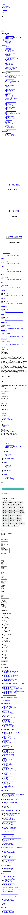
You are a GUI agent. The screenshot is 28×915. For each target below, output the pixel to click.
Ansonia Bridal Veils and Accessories (11, 896)
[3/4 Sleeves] (5, 600)
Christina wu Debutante (8, 839)
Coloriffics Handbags (8, 878)
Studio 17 (5, 782)
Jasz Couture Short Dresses (9, 821)
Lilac (6, 633)
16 (16, 507)
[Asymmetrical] (4, 581)
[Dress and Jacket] (4, 544)
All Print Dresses (7, 736)
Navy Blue (7, 630)
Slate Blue (7, 627)
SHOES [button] (2, 873)
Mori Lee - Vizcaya (7, 843)
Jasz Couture (6, 756)
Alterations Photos (7, 910)
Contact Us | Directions (8, 458)
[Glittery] (2, 561)
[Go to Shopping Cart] (1, 1)
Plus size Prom (6, 737)
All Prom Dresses (7, 733)
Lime (6, 621)
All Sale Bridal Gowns (8, 676)
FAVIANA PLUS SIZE (8, 752)
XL (10, 526)
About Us (5, 415)
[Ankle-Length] (4, 580)
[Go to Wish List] (2, 1)
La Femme (5, 761)
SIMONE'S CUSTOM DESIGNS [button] (9, 697)
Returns (5, 410)
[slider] (25, 489)
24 (16, 510)
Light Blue (7, 626)
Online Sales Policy (7, 417)
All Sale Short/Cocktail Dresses (10, 675)
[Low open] (4, 558)
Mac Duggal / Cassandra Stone (10, 770)
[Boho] (4, 543)
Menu (2, 30)
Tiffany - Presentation (8, 786)
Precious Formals (7, 773)
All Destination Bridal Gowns (10, 726)
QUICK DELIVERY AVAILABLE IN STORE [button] (12, 683)
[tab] (15, 441)
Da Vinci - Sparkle (7, 746)
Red (6, 644)
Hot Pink (7, 638)
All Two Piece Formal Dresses (10, 738)
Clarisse (5, 743)
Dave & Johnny (7, 747)
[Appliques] (4, 567)
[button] (6, 33)
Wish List (5, 4)
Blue (6, 628)
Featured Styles (6, 253)
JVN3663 (3, 298)
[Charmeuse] (3, 573)
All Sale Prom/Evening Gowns (10, 672)
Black (6, 654)
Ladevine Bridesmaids (8, 911)
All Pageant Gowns (8, 868)
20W (19, 515)
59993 (2, 266)
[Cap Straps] (4, 605)
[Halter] (4, 587)
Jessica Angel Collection (9, 755)
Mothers (14, 237)
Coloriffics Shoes (7, 880)
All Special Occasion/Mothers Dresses (12, 850)
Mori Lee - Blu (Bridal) (8, 722)
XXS (6, 523)
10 (20, 505)
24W (12, 518)
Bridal (14, 184)
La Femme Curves (7, 764)
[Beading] (4, 568)
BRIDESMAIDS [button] (5, 790)
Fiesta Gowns (6, 841)
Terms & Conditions (8, 419)
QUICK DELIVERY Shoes (9, 695)
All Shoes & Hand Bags (9, 876)
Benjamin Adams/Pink (8, 881)
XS (12, 523)
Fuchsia (6, 640)
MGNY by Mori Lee (8, 857)
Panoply (5, 774)
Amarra (5, 741)
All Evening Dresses (8, 735)
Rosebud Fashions (7, 805)
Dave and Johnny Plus (8, 749)
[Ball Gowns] (4, 542)
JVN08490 (4, 331)
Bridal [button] (5, 462)
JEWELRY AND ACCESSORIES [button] (9, 894)
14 (11, 507)
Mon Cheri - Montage (8, 856)
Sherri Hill (5, 779)
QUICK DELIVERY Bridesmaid (11, 687)
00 (11, 502)
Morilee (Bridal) (7, 721)
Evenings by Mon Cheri (8, 754)
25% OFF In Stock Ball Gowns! (10, 671)
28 (5, 513)
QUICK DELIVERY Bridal (9, 686)
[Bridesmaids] (6, 537)
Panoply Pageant (7, 871)
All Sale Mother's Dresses (9, 680)
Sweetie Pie (6, 806)
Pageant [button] (5, 474)
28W (6, 520)
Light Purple (8, 634)
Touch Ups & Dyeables (8, 883)
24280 (2, 274)
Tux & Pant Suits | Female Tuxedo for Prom (13, 889)
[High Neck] (4, 589)
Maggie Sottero (6, 720)
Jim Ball (5, 902)
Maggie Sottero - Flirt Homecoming (11, 824)
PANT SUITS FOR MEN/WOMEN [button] (9, 887)
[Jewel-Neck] (4, 590)
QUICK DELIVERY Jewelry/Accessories (13, 690)
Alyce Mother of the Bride (9, 852)
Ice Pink (7, 636)
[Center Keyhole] (5, 550)
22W (6, 518)
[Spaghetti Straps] (4, 608)
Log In (5, 10)
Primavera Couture (7, 776)
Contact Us (6, 409)
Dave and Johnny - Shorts (9, 819)
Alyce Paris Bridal (7, 708)
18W (12, 515)
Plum (6, 643)
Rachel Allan (6, 777)
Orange (6, 645)
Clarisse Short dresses (8, 818)
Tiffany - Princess (7, 807)
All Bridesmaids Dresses (9, 793)
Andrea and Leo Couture (9, 851)
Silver (6, 657)
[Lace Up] (4, 557)
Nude (6, 650)
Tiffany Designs (7, 785)
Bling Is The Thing (7, 899)
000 (6, 502)
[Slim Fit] (4, 596)
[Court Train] (4, 583)
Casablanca (6, 710)
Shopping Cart (6, 7)
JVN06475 (4, 323)
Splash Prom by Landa (8, 781)
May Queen (6, 769)
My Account (6, 6)
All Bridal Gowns (7, 706)
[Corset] (5, 552)
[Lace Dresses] (4, 545)
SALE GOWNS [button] (4, 667)
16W (6, 515)
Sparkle (5, 778)
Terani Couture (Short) (8, 830)
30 (11, 513)
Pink (6, 637)
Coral (6, 647)
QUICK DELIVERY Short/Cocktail (11, 693)
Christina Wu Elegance (8, 860)
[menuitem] (15, 5)
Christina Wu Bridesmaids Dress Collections (13, 794)
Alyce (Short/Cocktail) (8, 815)
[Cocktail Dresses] (6, 539)
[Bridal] (6, 535)
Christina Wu (6, 711)
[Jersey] (3, 577)
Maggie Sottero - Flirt (8, 768)
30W (12, 520)
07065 (2, 258)
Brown (6, 653)
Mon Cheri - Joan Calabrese (9, 803)
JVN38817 (4, 290)
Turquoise (7, 624)
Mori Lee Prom (6, 772)
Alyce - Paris (6, 740)
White (6, 658)
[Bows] (4, 569)
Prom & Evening (7, 470)
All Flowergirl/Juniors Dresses (10, 802)
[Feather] (3, 576)
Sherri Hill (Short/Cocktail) (9, 828)
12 (5, 507)
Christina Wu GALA (8, 831)
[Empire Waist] (4, 594)
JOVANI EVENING (8, 759)
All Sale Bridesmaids (8, 678)
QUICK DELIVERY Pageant (10, 692)
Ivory (6, 648)
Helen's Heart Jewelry (8, 900)
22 (11, 510)
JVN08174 (4, 347)
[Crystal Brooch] (4, 571)
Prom (14, 211)
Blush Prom (6, 745)
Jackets (5, 903)
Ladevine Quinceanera (8, 912)
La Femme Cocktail (7, 823)
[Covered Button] (4, 554)
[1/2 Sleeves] (5, 599)
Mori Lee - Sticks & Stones (9, 826)
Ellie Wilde (5, 750)
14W (22, 513)
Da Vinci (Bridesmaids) (8, 795)
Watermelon (7, 641)
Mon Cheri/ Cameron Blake (9, 859)
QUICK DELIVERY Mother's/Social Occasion (14, 691)
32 (16, 513)
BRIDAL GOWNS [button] (5, 703)
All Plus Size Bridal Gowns (9, 707)
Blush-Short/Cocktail (8, 814)
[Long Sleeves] (5, 601)
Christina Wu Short (7, 817)
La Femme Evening (7, 854)
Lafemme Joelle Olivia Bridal (10, 717)
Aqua (6, 623)
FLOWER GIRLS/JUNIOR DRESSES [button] (10, 799)
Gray (6, 655)
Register (5, 8)
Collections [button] (6, 441)
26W (19, 518)
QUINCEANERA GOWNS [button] (7, 834)
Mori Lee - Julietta (7, 724)
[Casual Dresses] (6, 538)
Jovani (4, 758)
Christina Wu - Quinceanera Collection (12, 838)
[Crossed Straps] (4, 556)
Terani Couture (6, 783)
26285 (2, 282)
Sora (4, 904)
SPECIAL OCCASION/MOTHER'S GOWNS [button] (12, 847)
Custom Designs (7, 700)
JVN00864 (4, 306)
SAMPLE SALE (7, 670)
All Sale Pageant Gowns (9, 674)
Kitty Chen (5, 716)
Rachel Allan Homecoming (9, 827)
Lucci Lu (5, 767)
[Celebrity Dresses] (5, 549)
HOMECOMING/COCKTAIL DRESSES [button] (11, 810)
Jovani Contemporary (8, 891)
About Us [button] (5, 451)
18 (22, 507)
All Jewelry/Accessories (8, 898)
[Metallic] (2, 562)
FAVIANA (6, 751)
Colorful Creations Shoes (9, 879)
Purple (6, 631)
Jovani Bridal (6, 715)
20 (5, 510)
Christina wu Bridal (7, 712)
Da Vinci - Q (6, 840)
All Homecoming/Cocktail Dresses (11, 813)
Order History (6, 425)
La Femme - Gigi (7, 763)
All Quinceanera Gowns (9, 836)
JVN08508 (4, 339)
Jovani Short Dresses (8, 822)
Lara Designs (6, 765)
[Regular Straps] (4, 606)
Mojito (6, 617)
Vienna (5, 787)
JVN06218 (4, 314)
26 (22, 510)
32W (19, 520)
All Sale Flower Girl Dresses (10, 679)
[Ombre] (2, 564)
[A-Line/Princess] (4, 592)
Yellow (6, 616)
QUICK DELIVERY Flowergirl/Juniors (12, 688)
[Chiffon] (3, 575)
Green (6, 620)
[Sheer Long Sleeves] (5, 602)
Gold (6, 651)
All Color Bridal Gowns (8, 725)
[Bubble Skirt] (5, 548)
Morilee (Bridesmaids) (8, 796)
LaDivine (5, 760)
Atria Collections (7, 742)
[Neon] (2, 563)
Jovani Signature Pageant (9, 869)
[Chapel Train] (4, 582)
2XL (16, 526)
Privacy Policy (6, 418)
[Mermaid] (4, 595)
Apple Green (8, 618)
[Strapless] (4, 609)
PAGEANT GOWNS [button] (6, 865)
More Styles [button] (3, 907)
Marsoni (5, 855)
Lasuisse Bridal (6, 719)
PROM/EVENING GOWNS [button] (8, 729)
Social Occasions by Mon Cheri (10, 863)
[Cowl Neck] (4, 586)
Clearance (5, 861)
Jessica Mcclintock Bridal (9, 714)
